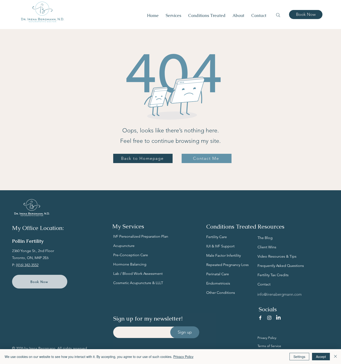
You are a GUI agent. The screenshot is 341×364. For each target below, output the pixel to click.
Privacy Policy (266, 338)
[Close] (335, 356)
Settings (299, 356)
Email (117, 323)
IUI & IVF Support (220, 246)
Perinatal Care (217, 274)
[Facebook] (260, 318)
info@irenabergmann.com (279, 294)
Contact (263, 284)
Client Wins (266, 247)
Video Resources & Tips (276, 256)
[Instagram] (269, 318)
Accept (321, 356)
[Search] (278, 15)
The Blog (265, 238)
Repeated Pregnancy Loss (227, 264)
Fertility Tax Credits (273, 275)
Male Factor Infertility (223, 255)
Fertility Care (216, 237)
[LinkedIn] (278, 318)
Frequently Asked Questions (280, 265)
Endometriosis (218, 283)
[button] (173, 15)
